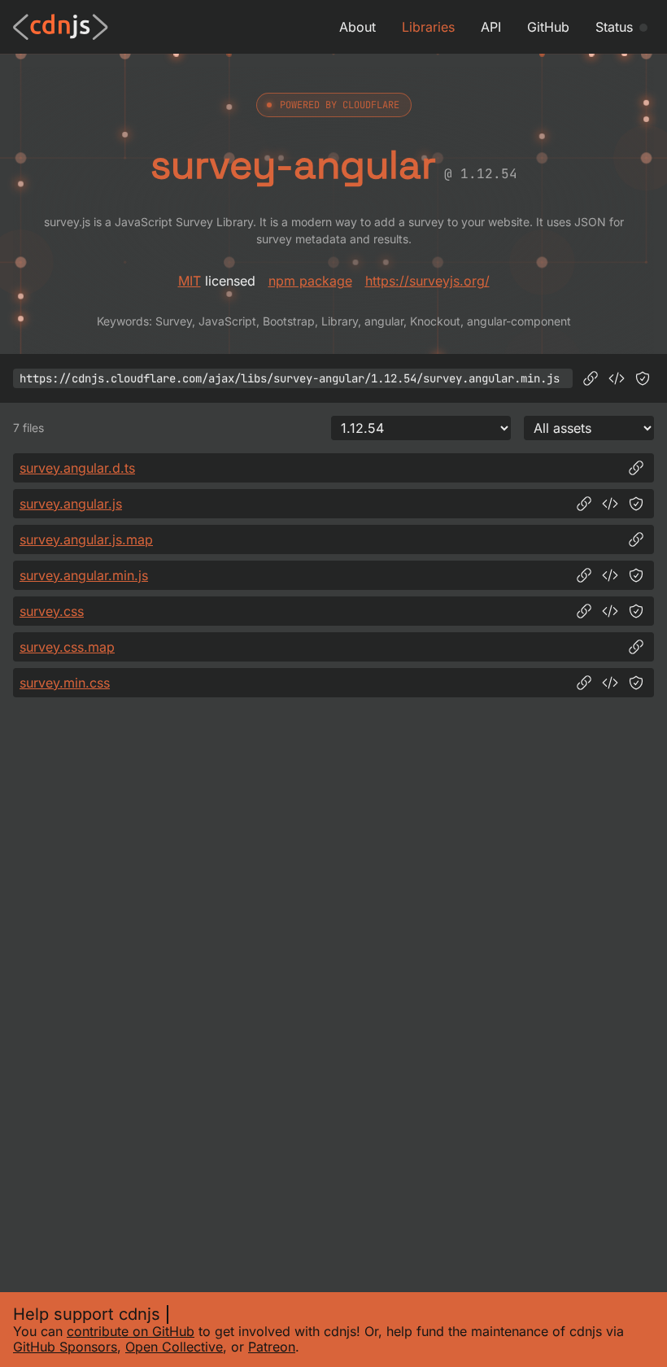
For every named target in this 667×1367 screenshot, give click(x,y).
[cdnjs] (60, 27)
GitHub (548, 27)
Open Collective (174, 1347)
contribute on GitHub (130, 1331)
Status (614, 27)
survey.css (52, 611)
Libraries (428, 27)
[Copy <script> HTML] (616, 378)
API (491, 27)
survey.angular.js (71, 503)
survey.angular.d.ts (77, 468)
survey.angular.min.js (84, 575)
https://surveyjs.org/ (427, 281)
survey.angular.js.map (86, 539)
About (357, 27)
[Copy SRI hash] (642, 378)
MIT (189, 281)
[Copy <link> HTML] (610, 611)
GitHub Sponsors (65, 1347)
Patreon (271, 1347)
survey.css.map (67, 647)
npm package (310, 281)
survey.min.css (65, 682)
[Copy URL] (590, 378)
